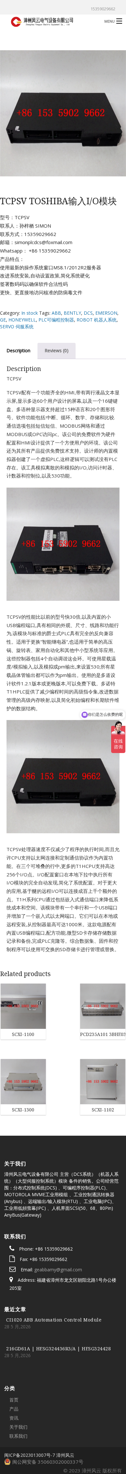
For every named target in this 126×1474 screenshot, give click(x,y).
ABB (56, 313)
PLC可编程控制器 (56, 320)
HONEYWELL (22, 320)
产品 (13, 1369)
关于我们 (18, 1387)
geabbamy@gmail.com (58, 1230)
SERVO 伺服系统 (17, 326)
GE (3, 320)
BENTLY (72, 313)
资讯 (13, 1378)
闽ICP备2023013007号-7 (29, 1415)
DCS (88, 313)
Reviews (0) (56, 350)
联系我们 (18, 1396)
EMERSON (106, 313)
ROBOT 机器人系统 (97, 320)
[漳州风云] (50, 21)
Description (18, 350)
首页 (13, 1360)
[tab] (56, 350)
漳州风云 (65, 1415)
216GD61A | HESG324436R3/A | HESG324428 (58, 1309)
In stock (29, 313)
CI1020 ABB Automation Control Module (53, 1280)
